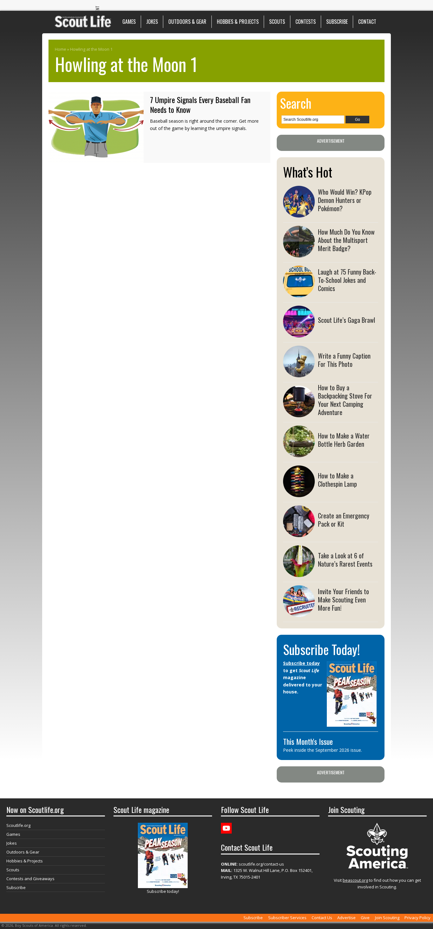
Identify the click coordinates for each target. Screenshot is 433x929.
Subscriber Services (287, 917)
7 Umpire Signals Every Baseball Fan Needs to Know (200, 104)
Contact (367, 21)
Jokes (152, 21)
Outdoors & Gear (187, 21)
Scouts (277, 21)
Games (129, 21)
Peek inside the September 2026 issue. (322, 750)
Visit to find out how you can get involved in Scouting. (377, 883)
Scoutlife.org (18, 825)
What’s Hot (307, 171)
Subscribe (337, 21)
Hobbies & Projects (238, 21)
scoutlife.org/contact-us (252, 864)
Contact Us (322, 917)
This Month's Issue (308, 741)
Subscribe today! (163, 891)
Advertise (346, 917)
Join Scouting (387, 917)
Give (365, 917)
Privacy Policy (417, 917)
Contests (305, 21)
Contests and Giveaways (30, 878)
